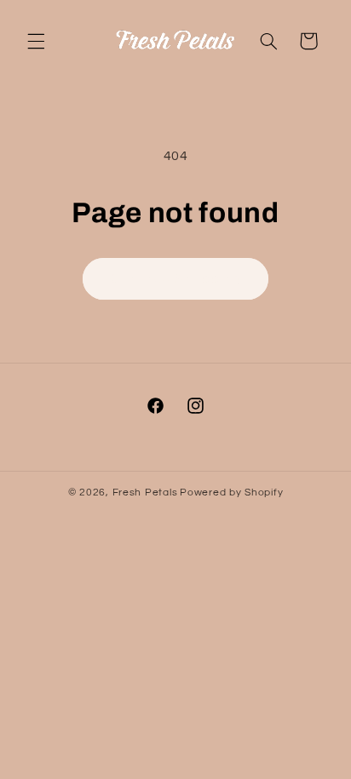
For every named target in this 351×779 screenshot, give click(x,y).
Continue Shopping (176, 278)
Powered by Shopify (231, 492)
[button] (35, 40)
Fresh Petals (145, 492)
